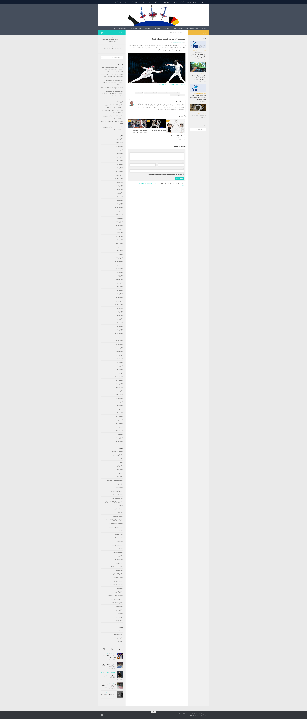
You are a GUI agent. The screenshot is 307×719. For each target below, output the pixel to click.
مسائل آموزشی (118, 581)
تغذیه (120, 505)
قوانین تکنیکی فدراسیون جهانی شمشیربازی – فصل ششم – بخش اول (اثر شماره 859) (113, 82)
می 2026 (119, 150)
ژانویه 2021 (119, 373)
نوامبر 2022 (119, 294)
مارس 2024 (119, 236)
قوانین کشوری (118, 570)
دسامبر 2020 (118, 377)
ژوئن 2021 (119, 355)
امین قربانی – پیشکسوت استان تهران (109, 677)
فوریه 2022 (119, 326)
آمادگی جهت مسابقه (117, 451)
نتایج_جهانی (119, 606)
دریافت (159, 84)
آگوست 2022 (118, 305)
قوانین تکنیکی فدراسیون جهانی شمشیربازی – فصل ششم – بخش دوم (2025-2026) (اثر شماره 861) (112, 69)
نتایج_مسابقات (118, 610)
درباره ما (142, 2)
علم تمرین (119, 549)
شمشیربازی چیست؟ (117, 545)
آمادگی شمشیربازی (153, 93)
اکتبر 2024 (119, 211)
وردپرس (119, 641)
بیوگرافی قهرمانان (117, 495)
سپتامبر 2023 (118, 258)
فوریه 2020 (119, 413)
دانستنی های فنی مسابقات (115, 527)
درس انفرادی (118, 534)
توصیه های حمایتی (117, 516)
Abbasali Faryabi (178, 42)
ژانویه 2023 (119, 287)
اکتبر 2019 (119, 427)
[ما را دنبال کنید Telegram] (102, 33)
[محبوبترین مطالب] (119, 649)
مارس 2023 (119, 279)
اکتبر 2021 (119, 341)
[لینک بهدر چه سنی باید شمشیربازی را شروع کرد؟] (120, 656)
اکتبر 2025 (119, 171)
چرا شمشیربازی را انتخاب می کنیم (113, 520)
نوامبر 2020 (119, 380)
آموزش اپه (146, 93)
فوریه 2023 (119, 283)
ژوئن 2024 (119, 225)
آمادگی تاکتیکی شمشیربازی (174, 93)
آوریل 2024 (119, 233)
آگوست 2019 (118, 434)
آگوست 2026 (118, 139)
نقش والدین (167, 2)
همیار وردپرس (191, 716)
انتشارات (119, 477)
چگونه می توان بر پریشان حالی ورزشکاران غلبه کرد (178, 136)
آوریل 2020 (119, 405)
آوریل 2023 (119, 276)
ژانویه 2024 (119, 243)
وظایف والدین (118, 617)
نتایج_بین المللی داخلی (116, 599)
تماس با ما (148, 2)
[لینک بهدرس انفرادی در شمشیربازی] (120, 694)
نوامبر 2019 (119, 423)
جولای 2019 (119, 438)
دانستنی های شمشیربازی (193, 2)
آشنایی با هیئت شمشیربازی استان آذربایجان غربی (109, 686)
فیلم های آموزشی (117, 552)
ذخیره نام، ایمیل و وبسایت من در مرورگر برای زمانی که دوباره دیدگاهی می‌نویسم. (165, 174)
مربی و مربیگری (118, 577)
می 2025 (119, 189)
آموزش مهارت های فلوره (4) (159, 130)
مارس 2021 (119, 366)
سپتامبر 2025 (118, 175)
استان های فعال (124, 2)
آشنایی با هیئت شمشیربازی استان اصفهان (113, 117)
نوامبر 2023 (119, 251)
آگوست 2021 (118, 348)
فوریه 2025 (119, 200)
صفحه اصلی (205, 2)
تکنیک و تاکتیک (177, 33)
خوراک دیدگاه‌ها (118, 638)
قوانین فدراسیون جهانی (116, 567)
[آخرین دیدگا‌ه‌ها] (112, 649)
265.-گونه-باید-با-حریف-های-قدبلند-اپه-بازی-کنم (173, 84)
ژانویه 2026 (119, 161)
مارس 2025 (119, 197)
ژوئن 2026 (119, 146)
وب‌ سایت (182, 168)
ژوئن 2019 (119, 441)
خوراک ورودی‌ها (118, 634)
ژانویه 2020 (119, 416)
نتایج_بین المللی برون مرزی (115, 595)
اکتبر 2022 (119, 297)
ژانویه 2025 (119, 204)
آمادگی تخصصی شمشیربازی (163, 93)
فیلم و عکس (158, 2)
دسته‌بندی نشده (118, 538)
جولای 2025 (119, 182)
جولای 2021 (119, 351)
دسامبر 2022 (118, 290)
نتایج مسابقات (134, 2)
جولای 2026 (119, 143)
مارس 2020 (119, 409)
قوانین (175, 2)
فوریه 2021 (119, 369)
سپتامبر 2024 (118, 215)
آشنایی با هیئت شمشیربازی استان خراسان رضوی (113, 106)
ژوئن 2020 (119, 398)
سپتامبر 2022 (118, 301)
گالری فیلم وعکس (117, 574)
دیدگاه (182, 151)
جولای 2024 (119, 222)
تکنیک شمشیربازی (181, 95)
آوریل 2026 (119, 153)
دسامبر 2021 (118, 333)
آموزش (182, 2)
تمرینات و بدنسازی (117, 513)
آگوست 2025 (118, 179)
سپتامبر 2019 (118, 431)
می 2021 (119, 359)
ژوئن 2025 (119, 186)
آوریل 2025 (119, 193)
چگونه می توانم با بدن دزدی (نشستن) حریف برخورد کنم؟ (140, 131)
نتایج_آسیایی (118, 592)
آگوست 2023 (118, 261)
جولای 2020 (119, 395)
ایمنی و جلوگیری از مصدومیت (114, 480)
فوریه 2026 (119, 157)
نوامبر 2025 (119, 168)
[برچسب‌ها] (104, 649)
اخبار (116, 2)
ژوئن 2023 (119, 269)
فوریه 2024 (119, 240)
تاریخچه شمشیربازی (117, 498)
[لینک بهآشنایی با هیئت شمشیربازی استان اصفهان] (120, 665)
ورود (120, 631)
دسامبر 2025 (118, 164)
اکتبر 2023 (119, 254)
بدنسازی (120, 484)
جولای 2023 (119, 265)
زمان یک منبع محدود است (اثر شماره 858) (111, 88)
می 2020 (119, 402)
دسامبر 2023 (118, 247)
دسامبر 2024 (118, 207)
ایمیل (182, 162)
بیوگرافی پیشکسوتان (116, 491)
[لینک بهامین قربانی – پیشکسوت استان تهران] (120, 674)
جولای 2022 (119, 308)
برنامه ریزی (119, 487)
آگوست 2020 (118, 391)
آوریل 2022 (119, 319)
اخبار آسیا (119, 466)
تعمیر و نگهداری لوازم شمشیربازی (113, 502)
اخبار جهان (119, 469)
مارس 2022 (119, 323)
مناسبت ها (119, 588)
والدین (120, 613)
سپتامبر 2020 (118, 387)
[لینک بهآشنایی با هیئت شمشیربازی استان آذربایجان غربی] (120, 685)
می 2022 (119, 315)
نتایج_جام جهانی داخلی (116, 603)
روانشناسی (119, 541)
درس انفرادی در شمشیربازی (108, 694)
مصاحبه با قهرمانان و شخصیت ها (114, 585)
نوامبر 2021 (119, 337)
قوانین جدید (119, 563)
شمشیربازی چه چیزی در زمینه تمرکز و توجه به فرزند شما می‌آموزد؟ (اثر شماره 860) (112, 76)
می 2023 (119, 272)
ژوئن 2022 (119, 312)
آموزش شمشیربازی (139, 93)
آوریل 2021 (119, 362)
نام (155, 162)
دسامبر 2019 (118, 420)
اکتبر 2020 (119, 384)
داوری (120, 531)
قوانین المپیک (118, 559)
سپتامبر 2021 (118, 344)
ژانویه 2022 (119, 330)
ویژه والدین (119, 621)
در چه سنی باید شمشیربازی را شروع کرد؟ (108, 656)
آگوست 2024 (118, 218)
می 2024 (119, 229)
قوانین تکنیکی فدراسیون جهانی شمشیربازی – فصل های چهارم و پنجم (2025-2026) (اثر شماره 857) (112, 93)
